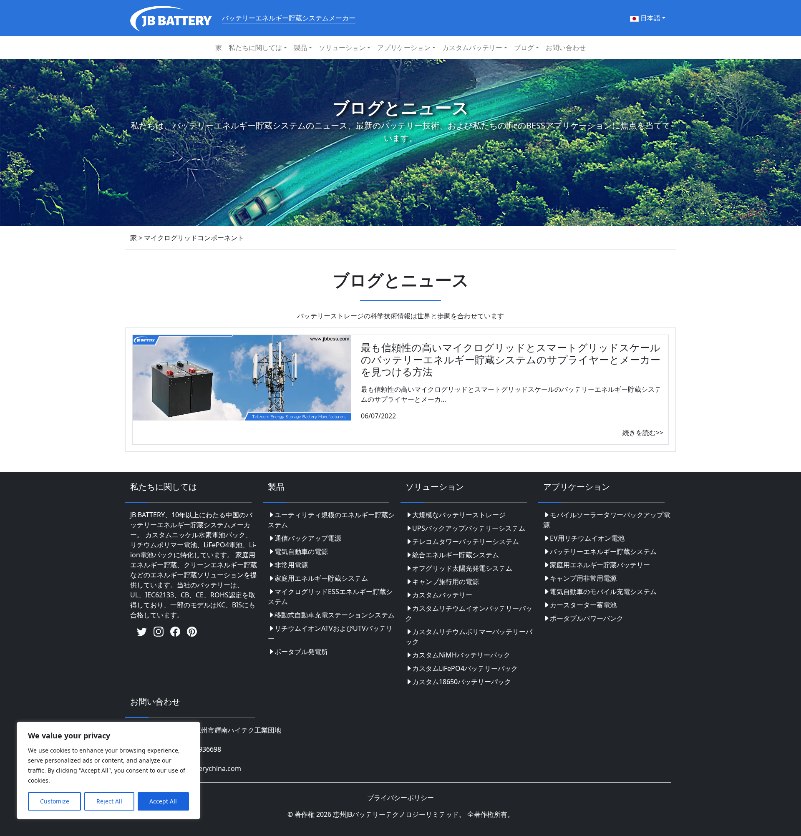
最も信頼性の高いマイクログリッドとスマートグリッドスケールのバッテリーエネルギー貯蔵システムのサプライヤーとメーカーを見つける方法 (510, 359)
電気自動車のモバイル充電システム (603, 591)
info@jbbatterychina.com (201, 768)
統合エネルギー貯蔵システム (455, 554)
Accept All (163, 801)
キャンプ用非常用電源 (583, 578)
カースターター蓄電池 (583, 604)
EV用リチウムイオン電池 (587, 538)
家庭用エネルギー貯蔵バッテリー (600, 564)
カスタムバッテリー (442, 594)
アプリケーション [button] (404, 47)
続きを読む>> (642, 432)
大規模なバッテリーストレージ (459, 514)
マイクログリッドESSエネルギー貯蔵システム (330, 596)
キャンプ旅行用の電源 (445, 581)
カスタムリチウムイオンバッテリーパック (469, 613)
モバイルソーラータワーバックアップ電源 (606, 519)
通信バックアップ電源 (308, 538)
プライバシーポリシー (400, 797)
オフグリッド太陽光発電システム (462, 568)
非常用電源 (291, 564)
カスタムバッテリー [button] (472, 47)
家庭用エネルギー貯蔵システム (321, 578)
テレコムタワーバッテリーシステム (465, 541)
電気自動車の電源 (301, 551)
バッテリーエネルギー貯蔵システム (603, 551)
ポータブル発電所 (301, 651)
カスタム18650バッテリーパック (461, 681)
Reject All (109, 801)
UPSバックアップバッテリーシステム (468, 528)
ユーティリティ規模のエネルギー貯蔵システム (331, 519)
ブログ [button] (524, 47)
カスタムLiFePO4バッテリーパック (465, 668)
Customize (54, 801)
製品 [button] (300, 47)
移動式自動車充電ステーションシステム (335, 614)
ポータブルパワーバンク (586, 618)
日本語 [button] (649, 18)
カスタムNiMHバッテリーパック (461, 655)
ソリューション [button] (342, 47)
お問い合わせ (566, 47)
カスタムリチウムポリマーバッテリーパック (469, 636)
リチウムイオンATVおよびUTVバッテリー (330, 633)
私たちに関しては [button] (255, 47)
